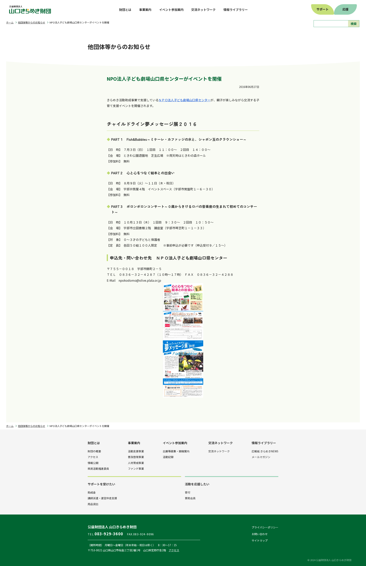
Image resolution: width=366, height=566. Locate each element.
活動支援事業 (136, 451)
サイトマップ (260, 540)
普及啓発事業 (136, 457)
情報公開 (93, 463)
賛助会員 (190, 498)
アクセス (93, 457)
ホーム (10, 22)
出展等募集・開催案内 (176, 451)
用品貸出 (93, 504)
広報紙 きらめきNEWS (265, 451)
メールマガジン (261, 457)
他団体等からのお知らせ (31, 22)
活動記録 (168, 457)
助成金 (92, 492)
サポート (322, 9)
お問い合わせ (260, 534)
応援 (345, 9)
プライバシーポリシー (265, 527)
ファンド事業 (136, 468)
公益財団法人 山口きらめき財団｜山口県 (30, 9)
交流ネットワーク (219, 451)
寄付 (187, 492)
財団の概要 (94, 451)
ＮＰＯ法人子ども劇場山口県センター (184, 100)
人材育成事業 (136, 463)
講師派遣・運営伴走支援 (102, 498)
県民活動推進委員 (98, 468)
